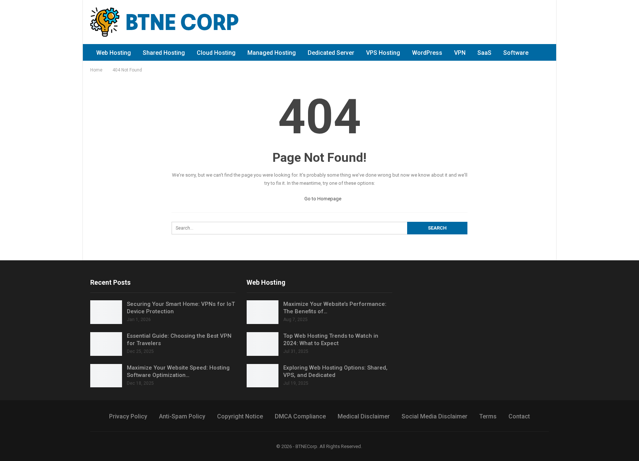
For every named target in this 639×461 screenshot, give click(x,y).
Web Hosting (113, 52)
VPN (460, 52)
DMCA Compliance (300, 416)
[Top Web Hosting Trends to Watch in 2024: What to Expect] (262, 344)
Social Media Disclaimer (434, 416)
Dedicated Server (331, 52)
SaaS (484, 52)
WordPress (427, 52)
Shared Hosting (164, 52)
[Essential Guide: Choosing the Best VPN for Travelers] (106, 344)
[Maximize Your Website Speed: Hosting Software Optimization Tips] (106, 376)
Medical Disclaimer (364, 416)
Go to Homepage (322, 198)
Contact (519, 416)
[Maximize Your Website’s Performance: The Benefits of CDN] (262, 312)
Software (515, 52)
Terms (488, 416)
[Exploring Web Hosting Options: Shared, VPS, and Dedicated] (262, 376)
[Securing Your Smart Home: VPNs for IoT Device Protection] (106, 312)
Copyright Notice (240, 416)
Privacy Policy (128, 416)
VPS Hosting (383, 52)
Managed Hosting (271, 52)
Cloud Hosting (216, 52)
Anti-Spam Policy (182, 416)
